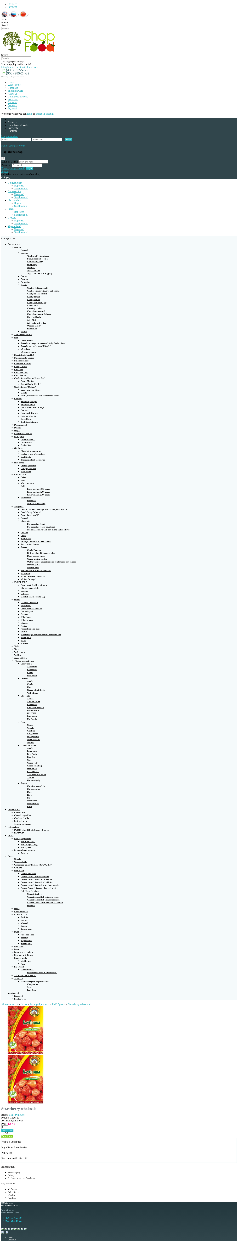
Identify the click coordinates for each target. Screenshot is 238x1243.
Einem (30, 672)
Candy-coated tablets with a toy (35, 585)
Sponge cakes (33, 736)
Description (7, 1136)
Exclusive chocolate (23, 433)
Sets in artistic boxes (30, 544)
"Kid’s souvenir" (28, 439)
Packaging (25, 282)
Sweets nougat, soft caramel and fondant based (41, 634)
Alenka (30, 681)
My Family (32, 719)
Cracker (24, 276)
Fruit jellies (19, 436)
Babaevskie (32, 669)
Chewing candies (34, 308)
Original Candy (34, 326)
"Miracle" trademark (29, 602)
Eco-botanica (33, 710)
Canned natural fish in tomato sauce (36, 879)
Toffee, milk (26, 637)
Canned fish (19, 812)
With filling (26, 471)
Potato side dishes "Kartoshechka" (42, 972)
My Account (12, 1189)
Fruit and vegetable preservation (35, 981)
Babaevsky (32, 704)
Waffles (24, 331)
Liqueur (24, 623)
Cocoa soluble (20, 862)
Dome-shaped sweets (36, 556)
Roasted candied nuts (30, 629)
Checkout (13, 87)
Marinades (18, 946)
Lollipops (25, 594)
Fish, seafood (14, 200)
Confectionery (15, 182)
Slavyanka (18, 506)
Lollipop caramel (28, 468)
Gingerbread (32, 733)
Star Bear (31, 267)
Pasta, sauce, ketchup (23, 952)
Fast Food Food (27, 935)
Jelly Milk (31, 320)
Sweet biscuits (33, 739)
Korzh (23, 480)
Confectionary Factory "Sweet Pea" (29, 378)
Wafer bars (25, 349)
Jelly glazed (26, 617)
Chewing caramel (28, 465)
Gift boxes (18, 448)
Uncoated (31, 500)
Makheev (18, 932)
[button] (9, 136)
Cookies (24, 253)
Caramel (24, 250)
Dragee (17, 430)
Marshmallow (33, 803)
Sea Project (19, 967)
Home (11, 82)
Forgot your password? (13, 145)
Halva (29, 795)
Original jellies (33, 564)
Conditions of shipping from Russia (21, 1178)
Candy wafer (32, 305)
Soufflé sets (26, 457)
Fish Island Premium (30, 891)
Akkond (17, 247)
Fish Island (19, 870)
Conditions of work (18, 96)
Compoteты (32, 984)
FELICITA (31, 713)
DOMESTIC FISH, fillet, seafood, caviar (31, 830)
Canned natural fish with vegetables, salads (39, 885)
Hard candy (19, 462)
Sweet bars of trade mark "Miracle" (36, 346)
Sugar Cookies (33, 270)
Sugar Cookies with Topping (39, 273)
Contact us (12, 1240)
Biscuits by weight (29, 401)
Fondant (24, 614)
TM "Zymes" (26, 847)
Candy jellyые (33, 296)
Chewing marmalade (30, 588)
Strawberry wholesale (79, 1004)
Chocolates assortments (31, 451)
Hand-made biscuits (29, 413)
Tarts (16, 649)
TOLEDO (18, 978)
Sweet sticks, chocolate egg (33, 597)
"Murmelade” (27, 442)
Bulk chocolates (21, 361)
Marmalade (26, 538)
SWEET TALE (20, 582)
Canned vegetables (22, 815)
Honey (17, 908)
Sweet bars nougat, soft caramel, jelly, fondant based (43, 343)
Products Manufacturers (24, 850)
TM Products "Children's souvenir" (36, 570)
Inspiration (32, 675)
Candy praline (33, 299)
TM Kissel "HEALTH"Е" (25, 975)
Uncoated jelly (33, 780)
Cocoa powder (33, 789)
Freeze (11, 209)
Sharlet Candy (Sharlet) (31, 384)
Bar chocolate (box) (36, 524)
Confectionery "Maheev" (25, 387)
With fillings (32, 693)
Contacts (12, 102)
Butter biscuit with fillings (32, 407)
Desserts (24, 279)
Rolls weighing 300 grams (38, 495)
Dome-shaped (27, 611)
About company (14, 1172)
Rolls (23, 486)
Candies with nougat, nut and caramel (43, 291)
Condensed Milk (21, 818)
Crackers (24, 410)
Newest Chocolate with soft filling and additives (48, 530)
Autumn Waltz (33, 701)
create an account (44, 113)
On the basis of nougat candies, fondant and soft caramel (51, 562)
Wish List (11, 1195)
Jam (29, 987)
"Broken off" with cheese (38, 256)
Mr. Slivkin (26, 961)
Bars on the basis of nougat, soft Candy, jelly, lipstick (44, 509)
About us (12, 93)
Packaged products (22, 838)
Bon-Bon (31, 757)
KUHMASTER (20, 914)
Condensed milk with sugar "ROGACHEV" (33, 865)
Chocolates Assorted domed (39, 314)
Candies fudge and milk (37, 288)
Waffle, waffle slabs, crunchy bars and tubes (40, 395)
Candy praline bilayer (36, 302)
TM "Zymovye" (17, 1114)
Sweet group (26, 943)
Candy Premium (34, 550)
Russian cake (20, 474)
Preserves (31, 905)
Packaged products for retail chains (36, 541)
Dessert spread (20, 425)
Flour (23, 722)
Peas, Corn (31, 990)
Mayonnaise (26, 940)
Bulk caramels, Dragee (24, 358)
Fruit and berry (20, 821)
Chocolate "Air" (21, 372)
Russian (24, 853)
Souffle (24, 631)
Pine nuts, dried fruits (23, 955)
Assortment (26, 605)
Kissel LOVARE (21, 911)
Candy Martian (27, 381)
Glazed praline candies (37, 559)
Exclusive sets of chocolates (33, 454)
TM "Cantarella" (28, 841)
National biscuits (28, 416)
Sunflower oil (21, 188)
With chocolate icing (36, 503)
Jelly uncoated (27, 620)
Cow (29, 687)
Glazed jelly (32, 763)
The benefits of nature (36, 774)
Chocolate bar (27, 340)
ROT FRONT (33, 771)
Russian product (21, 958)
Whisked (24, 643)
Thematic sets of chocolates (33, 460)
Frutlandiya (26, 445)
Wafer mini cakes (28, 352)
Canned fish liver (28, 873)
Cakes (23, 477)
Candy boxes (26, 664)
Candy (30, 684)
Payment (12, 7)
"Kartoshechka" (27, 969)
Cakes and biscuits (22, 363)
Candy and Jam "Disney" (31, 390)
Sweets (24, 285)
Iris (28, 798)
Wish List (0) (14, 85)
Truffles (30, 777)
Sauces (24, 926)
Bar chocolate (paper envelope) (41, 527)
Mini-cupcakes (27, 483)
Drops (23, 535)
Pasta (29, 806)
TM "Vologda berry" (29, 844)
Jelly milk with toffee (36, 323)
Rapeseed (19, 185)
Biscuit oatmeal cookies (37, 259)
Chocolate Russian (35, 707)
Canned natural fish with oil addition (37, 882)
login (29, 113)
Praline (24, 626)
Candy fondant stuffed (37, 293)
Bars (16, 337)
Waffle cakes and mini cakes (33, 576)
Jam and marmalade (22, 824)
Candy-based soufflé (30, 515)
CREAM (18, 867)
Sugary (24, 783)
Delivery (12, 4)
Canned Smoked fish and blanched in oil (38, 888)
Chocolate (18, 369)
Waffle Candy (33, 567)
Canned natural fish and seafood (35, 876)
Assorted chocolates (23, 334)
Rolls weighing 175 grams (38, 489)
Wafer (23, 640)
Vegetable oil (14, 226)
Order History (13, 1192)
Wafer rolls (25, 573)
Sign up (5, 171)
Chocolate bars (20, 375)
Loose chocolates (28, 745)
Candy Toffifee (20, 366)
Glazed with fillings (36, 690)
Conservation (14, 191)
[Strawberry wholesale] (25, 1053)
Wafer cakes (26, 497)
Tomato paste (26, 929)
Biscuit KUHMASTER (24, 355)
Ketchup (24, 920)
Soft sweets (32, 328)
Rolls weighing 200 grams (38, 492)
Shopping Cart (15, 90)
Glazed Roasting (34, 766)
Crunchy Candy (34, 317)
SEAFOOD (19, 833)
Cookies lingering (35, 261)
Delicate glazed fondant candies (41, 553)
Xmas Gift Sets (20, 658)
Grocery (12, 217)
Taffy (16, 646)
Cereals (30, 728)
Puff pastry (32, 264)
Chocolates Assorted (36, 311)
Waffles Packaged (28, 579)
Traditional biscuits (29, 422)
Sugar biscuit (26, 419)
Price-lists (13, 99)
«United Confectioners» (24, 661)
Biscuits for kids (28, 404)
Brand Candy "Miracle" (31, 512)
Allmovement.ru (9, 1004)
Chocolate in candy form (31, 608)
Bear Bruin (32, 754)
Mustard (24, 923)
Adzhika (24, 917)
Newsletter (12, 1198)
